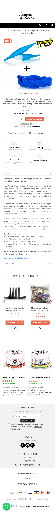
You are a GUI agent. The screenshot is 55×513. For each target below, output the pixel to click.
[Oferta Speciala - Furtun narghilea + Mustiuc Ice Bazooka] (27, 64)
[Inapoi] (2, 31)
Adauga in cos (34, 119)
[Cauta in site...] (52, 25)
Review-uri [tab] (9, 263)
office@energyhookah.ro (29, 464)
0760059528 (29, 461)
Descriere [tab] (7, 173)
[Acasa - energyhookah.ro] (27, 16)
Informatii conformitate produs (16, 258)
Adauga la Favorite (17, 133)
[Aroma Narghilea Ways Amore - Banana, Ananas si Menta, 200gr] (40, 359)
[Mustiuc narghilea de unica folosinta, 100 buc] (14, 293)
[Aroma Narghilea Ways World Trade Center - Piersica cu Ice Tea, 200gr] (15, 359)
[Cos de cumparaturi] (46, 25)
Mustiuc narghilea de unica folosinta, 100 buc (14, 309)
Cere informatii (37, 133)
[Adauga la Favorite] (15, 328)
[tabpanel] (27, 64)
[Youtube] (27, 445)
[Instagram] (32, 445)
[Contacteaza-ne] (40, 25)
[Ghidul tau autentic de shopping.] (11, 506)
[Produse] (3, 26)
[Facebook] (22, 445)
